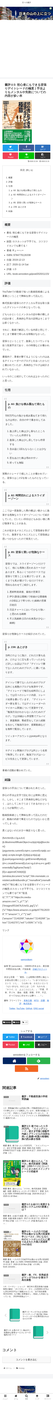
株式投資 (27, 1003)
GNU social (38, 1008)
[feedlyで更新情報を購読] (38, 1060)
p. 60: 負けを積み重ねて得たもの (26, 190)
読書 (43, 1000)
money (8, 1022)
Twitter (12, 1008)
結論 (10, 211)
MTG (36, 1000)
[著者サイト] (14, 1060)
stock (17, 1022)
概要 (10, 177)
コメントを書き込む (26, 1359)
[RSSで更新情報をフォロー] (26, 1068)
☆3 (25, 1022)
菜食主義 (28, 1000)
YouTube (20, 1008)
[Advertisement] (26, 50)
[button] (47, 697)
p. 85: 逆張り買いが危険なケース (26, 202)
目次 (22, 170)
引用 (10, 186)
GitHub (29, 1008)
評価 (10, 182)
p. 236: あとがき (18, 207)
